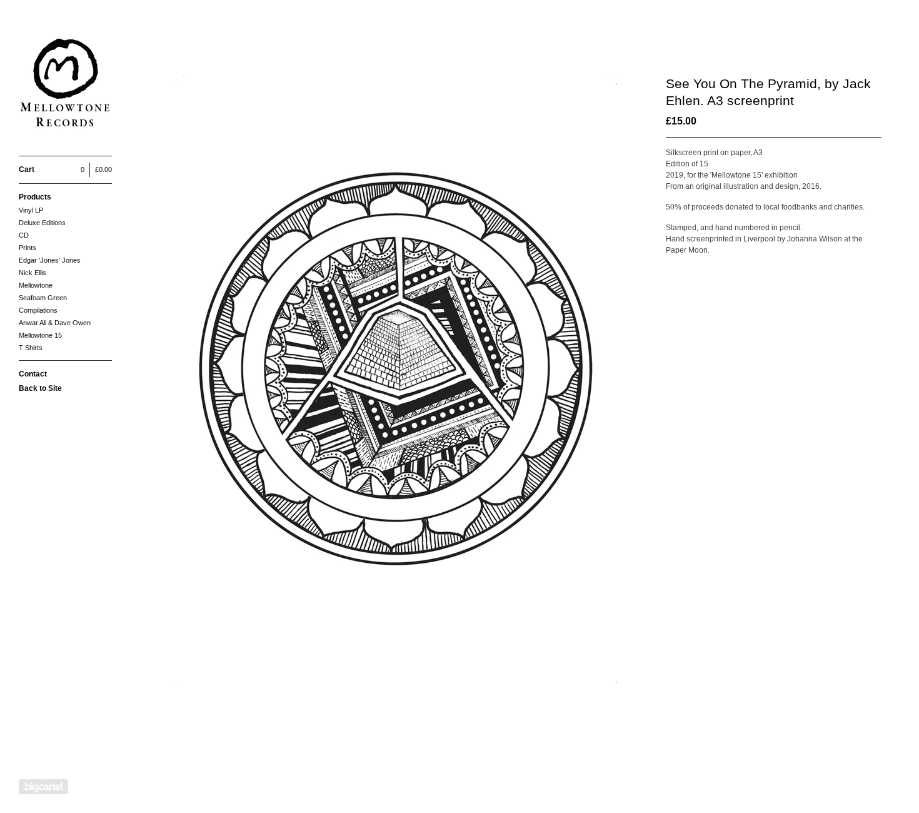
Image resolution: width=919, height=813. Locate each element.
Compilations (38, 310)
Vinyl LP (31, 210)
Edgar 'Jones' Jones (50, 260)
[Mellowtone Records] (66, 85)
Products (35, 197)
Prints (27, 247)
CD (24, 235)
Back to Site (40, 388)
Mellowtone (36, 285)
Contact (33, 374)
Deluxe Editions (42, 222)
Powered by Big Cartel (43, 786)
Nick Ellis (32, 272)
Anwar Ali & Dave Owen (55, 322)
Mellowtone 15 (40, 335)
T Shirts (31, 347)
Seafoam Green (43, 297)
